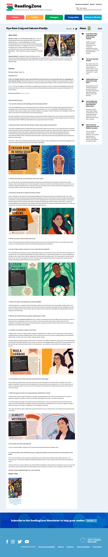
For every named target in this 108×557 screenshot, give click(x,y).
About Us (92, 4)
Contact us (70, 547)
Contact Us (99, 4)
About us (61, 547)
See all (100, 28)
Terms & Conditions (83, 547)
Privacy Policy (97, 547)
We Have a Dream (25, 93)
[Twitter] (76, 29)
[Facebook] (73, 29)
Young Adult (73, 17)
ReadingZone (33, 7)
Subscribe (90, 520)
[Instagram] (13, 541)
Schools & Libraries (93, 17)
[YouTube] (27, 541)
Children (34, 17)
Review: (10, 86)
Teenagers (54, 17)
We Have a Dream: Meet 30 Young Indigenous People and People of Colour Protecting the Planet (15, 502)
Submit (77, 8)
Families (15, 17)
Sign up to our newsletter (82, 4)
